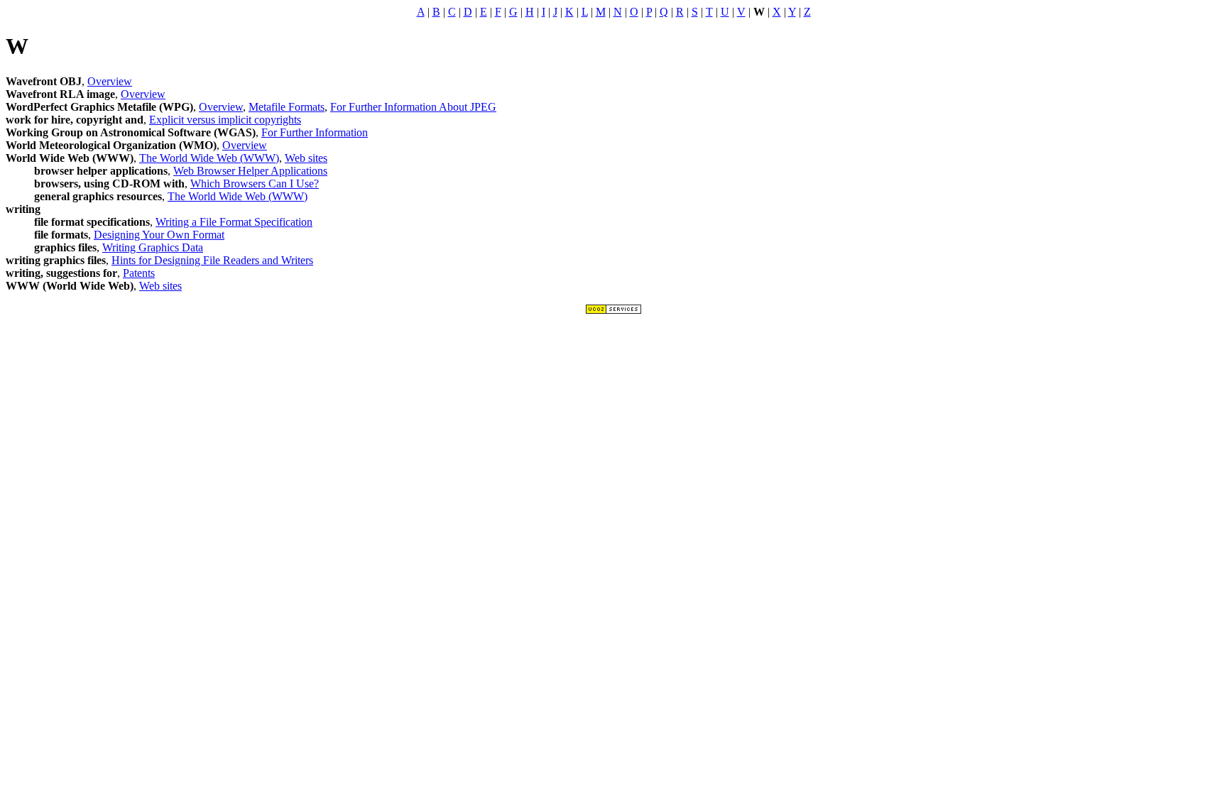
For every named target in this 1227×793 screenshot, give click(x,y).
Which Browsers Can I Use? (254, 183)
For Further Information (314, 132)
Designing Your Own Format (159, 235)
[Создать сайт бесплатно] (613, 311)
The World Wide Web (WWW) (209, 158)
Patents (139, 273)
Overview (109, 81)
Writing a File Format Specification (234, 222)
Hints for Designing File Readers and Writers (212, 260)
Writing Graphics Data (152, 247)
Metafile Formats (287, 107)
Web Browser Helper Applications (250, 171)
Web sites (306, 158)
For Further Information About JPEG (413, 107)
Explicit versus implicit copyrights (225, 120)
